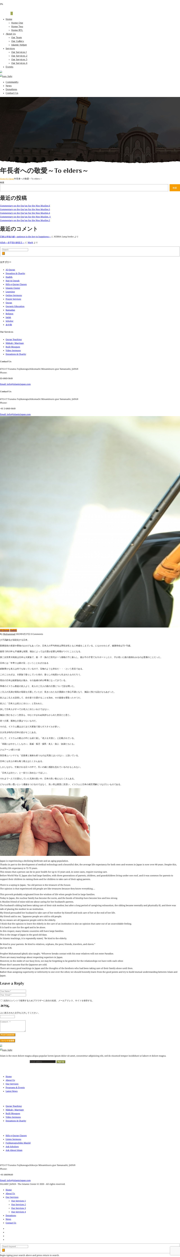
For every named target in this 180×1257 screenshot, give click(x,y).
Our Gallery (17, 41)
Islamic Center (13, 288)
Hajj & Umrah (13, 280)
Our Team (16, 37)
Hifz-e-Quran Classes (16, 284)
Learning (10, 291)
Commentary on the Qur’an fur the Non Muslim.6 (25, 205)
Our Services (12, 1083)
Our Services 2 (19, 55)
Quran (9, 302)
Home (9, 19)
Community (12, 82)
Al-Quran (10, 178)
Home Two (17, 26)
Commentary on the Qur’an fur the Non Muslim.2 (25, 220)
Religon (9, 313)
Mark (30, 242)
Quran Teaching (14, 339)
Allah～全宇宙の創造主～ (12, 242)
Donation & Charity (15, 273)
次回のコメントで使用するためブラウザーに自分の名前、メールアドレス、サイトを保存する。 (48, 1000)
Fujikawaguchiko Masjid (18, 1142)
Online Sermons (14, 295)
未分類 (9, 324)
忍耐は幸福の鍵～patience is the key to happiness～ (25, 236)
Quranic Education (15, 306)
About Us (11, 33)
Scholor (9, 321)
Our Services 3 (19, 59)
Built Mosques (13, 346)
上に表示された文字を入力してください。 (20, 1012)
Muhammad (9, 634)
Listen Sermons (13, 1139)
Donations (11, 89)
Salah (8, 317)
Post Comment (7, 1035)
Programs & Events (15, 1087)
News (9, 85)
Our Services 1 (19, 52)
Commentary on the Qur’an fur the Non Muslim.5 (25, 209)
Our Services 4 (19, 63)
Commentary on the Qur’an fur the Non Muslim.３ (25, 216)
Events (9, 66)
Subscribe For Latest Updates (15, 1061)
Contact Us (12, 93)
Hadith (9, 277)
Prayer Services (13, 299)
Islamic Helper (19, 44)
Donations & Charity (16, 354)
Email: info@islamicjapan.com (15, 384)
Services (10, 48)
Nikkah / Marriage (15, 343)
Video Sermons (13, 350)
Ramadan (10, 310)
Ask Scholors (12, 1146)
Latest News (12, 1091)
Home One (17, 22)
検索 (2, 182)
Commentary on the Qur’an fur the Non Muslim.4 (25, 213)
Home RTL (17, 30)
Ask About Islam (14, 1150)
